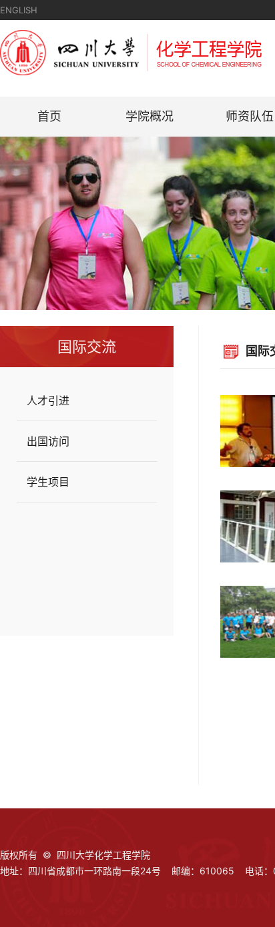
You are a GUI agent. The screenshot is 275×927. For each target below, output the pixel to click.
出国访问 (48, 441)
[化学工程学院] (131, 71)
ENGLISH (18, 10)
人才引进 (48, 400)
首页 (49, 116)
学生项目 (48, 481)
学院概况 (149, 116)
